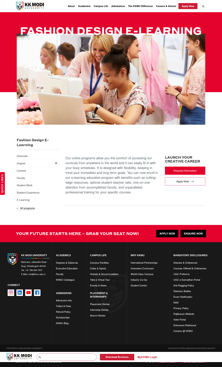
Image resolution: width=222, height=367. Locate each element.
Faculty (21, 178)
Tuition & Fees (63, 306)
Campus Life (101, 6)
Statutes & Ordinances (185, 262)
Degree (21, 163)
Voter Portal (179, 319)
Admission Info (64, 300)
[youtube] (28, 292)
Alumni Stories (97, 315)
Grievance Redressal (184, 325)
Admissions (118, 6)
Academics (84, 6)
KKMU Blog (62, 323)
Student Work (24, 185)
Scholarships (63, 317)
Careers (21, 170)
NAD (176, 302)
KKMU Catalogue (65, 279)
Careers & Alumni (166, 6)
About (71, 6)
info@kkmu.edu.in (37, 274)
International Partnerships (144, 262)
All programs (27, 208)
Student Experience (28, 192)
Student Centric (139, 285)
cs (57, 285)
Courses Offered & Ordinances (189, 268)
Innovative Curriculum (142, 268)
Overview (22, 156)
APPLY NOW (167, 233)
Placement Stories (100, 304)
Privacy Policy (181, 308)
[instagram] (11, 292)
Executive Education (67, 268)
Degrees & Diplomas (67, 262)
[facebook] (37, 292)
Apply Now (188, 6)
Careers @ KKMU (183, 331)
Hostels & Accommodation (104, 274)
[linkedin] (19, 292)
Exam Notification (182, 296)
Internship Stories (99, 309)
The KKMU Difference (140, 6)
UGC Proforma (181, 274)
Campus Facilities (99, 262)
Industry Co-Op (139, 279)
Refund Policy (63, 311)
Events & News (98, 285)
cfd (57, 328)
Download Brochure (117, 357)
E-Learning (23, 200)
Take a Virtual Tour (100, 279)
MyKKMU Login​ (147, 357)
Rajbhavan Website (183, 313)
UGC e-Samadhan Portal (186, 279)
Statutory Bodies (182, 291)
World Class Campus (142, 274)
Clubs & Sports (98, 268)
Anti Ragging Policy (183, 285)
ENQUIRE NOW (193, 233)
